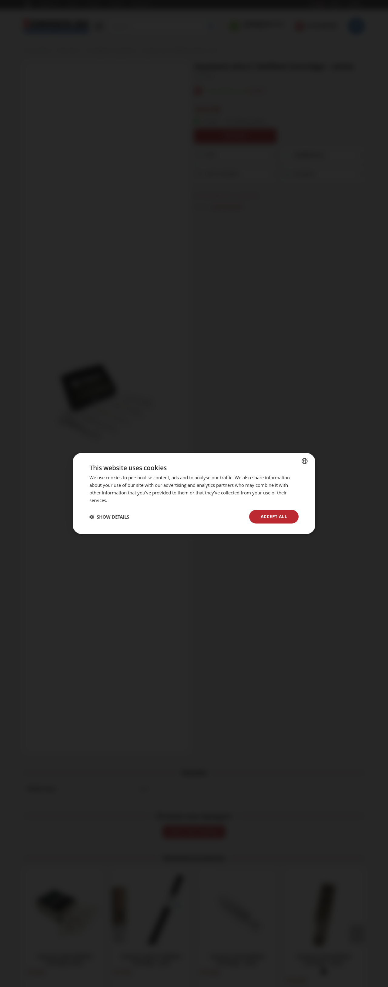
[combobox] (305, 461)
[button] (109, 517)
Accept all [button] (274, 516)
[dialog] (194, 493)
